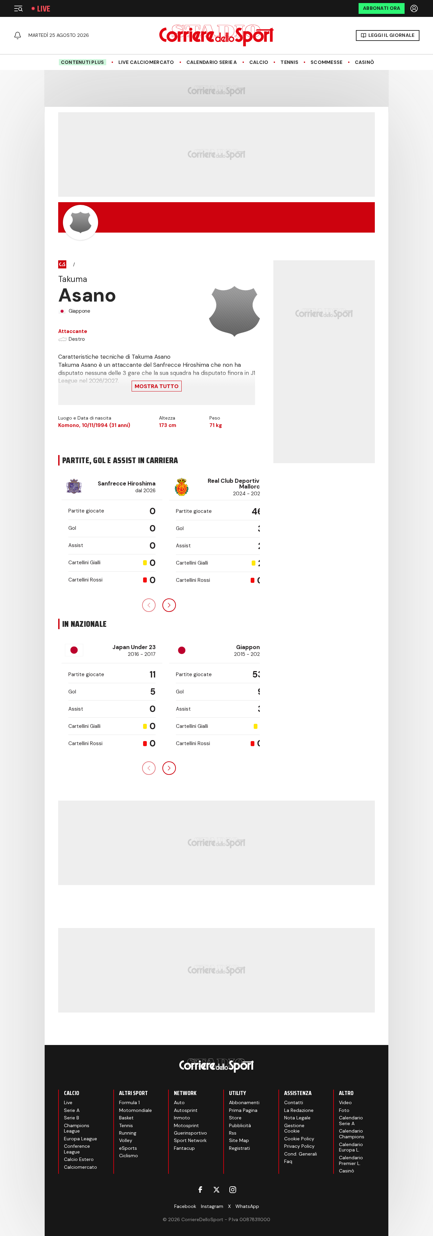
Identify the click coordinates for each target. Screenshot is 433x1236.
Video (345, 1102)
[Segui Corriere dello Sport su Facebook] (200, 1190)
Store (235, 1118)
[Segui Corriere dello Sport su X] (216, 1190)
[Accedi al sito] (414, 8)
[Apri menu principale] (18, 8)
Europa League (80, 1139)
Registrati (239, 1148)
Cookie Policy (299, 1139)
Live (43, 8)
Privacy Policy (299, 1146)
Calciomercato (80, 1167)
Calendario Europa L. (351, 1147)
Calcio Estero (79, 1159)
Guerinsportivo (190, 1133)
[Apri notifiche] (18, 35)
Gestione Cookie (294, 1128)
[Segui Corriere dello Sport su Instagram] (233, 1190)
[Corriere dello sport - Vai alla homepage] (216, 35)
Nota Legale (297, 1118)
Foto (344, 1110)
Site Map (239, 1140)
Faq (288, 1161)
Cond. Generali (300, 1154)
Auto (179, 1102)
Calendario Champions (351, 1134)
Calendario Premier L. (351, 1160)
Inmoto (182, 1118)
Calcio (259, 62)
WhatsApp (247, 1206)
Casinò (364, 62)
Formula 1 (129, 1102)
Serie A (71, 1110)
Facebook (185, 1206)
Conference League (77, 1149)
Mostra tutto (157, 386)
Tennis (289, 62)
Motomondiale (135, 1110)
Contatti (293, 1102)
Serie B (71, 1118)
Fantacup (184, 1148)
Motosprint (186, 1125)
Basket (126, 1118)
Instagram (212, 1206)
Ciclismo (128, 1155)
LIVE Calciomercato (146, 62)
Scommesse (327, 62)
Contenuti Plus (82, 62)
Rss (232, 1133)
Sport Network (190, 1140)
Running (127, 1133)
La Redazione (299, 1110)
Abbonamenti (244, 1102)
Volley (125, 1140)
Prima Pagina (243, 1110)
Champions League (76, 1128)
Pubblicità (240, 1125)
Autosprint (186, 1110)
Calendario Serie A (211, 62)
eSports (128, 1148)
